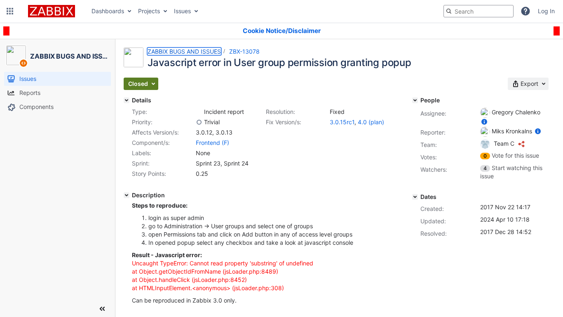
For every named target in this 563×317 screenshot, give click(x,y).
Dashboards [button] (107, 10)
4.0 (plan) (371, 121)
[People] (415, 100)
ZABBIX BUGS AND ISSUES (184, 51)
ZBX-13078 (244, 51)
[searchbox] (478, 11)
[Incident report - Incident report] (199, 112)
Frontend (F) (212, 142)
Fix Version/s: (283, 121)
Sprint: (141, 163)
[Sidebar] (102, 309)
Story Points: (149, 173)
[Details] (126, 100)
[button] (10, 11)
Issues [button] (182, 10)
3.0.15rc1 (342, 121)
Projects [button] (149, 10)
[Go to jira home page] (51, 11)
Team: (428, 144)
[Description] (126, 195)
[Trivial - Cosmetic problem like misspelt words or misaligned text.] (199, 122)
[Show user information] (484, 121)
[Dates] (415, 197)
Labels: (141, 152)
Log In (546, 10)
